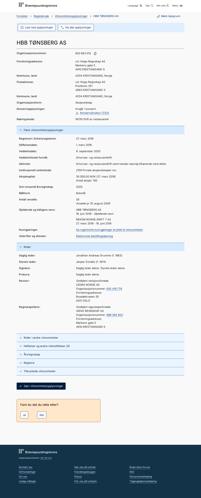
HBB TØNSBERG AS (106, 16)
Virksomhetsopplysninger (71, 16)
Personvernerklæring (140, 476)
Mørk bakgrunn (170, 16)
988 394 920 (115, 314)
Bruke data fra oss (139, 467)
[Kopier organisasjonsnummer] (95, 53)
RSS (131, 471)
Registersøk (41, 16)
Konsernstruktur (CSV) (94, 112)
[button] (135, 6)
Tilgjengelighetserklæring (143, 481)
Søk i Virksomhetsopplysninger (43, 386)
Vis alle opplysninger (78, 27)
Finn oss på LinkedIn (85, 481)
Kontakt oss (25, 467)
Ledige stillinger (27, 481)
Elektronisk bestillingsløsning (94, 236)
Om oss (23, 476)
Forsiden (22, 16)
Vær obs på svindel (84, 467)
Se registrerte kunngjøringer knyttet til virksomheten (109, 229)
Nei (42, 415)
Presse (78, 476)
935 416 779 (114, 288)
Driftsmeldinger (27, 471)
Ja (24, 415)
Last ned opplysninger (39, 27)
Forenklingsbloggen (84, 471)
